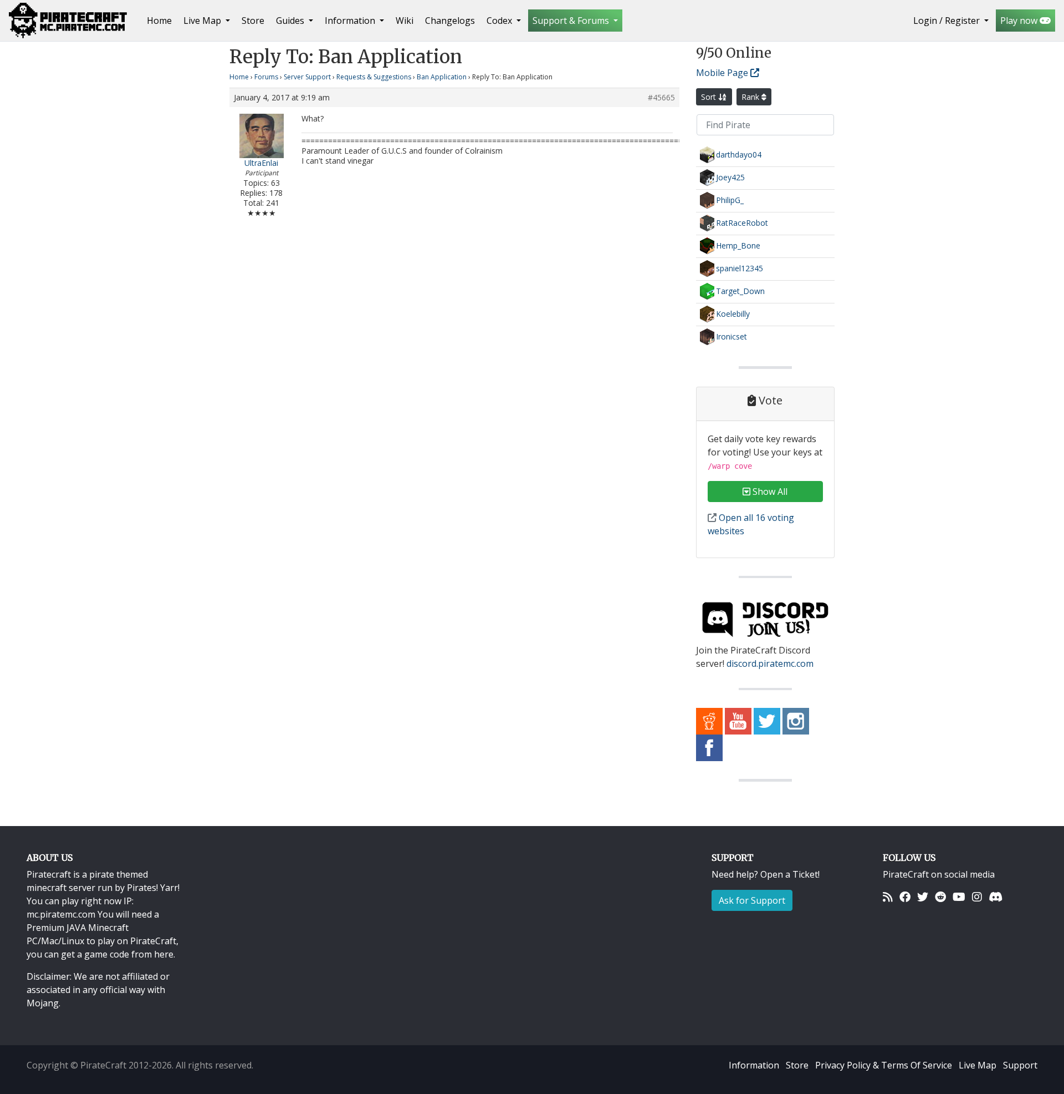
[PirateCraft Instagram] (795, 721)
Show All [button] (768, 491)
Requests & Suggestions (373, 77)
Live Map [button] (203, 20)
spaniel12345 (739, 268)
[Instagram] (977, 896)
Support (1020, 1065)
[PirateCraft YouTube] (738, 721)
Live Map (977, 1065)
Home (161, 20)
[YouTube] (959, 896)
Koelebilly (733, 313)
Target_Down (740, 291)
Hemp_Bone (738, 245)
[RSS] (888, 896)
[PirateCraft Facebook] (709, 747)
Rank (751, 97)
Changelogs (450, 20)
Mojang (43, 1003)
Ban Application (442, 77)
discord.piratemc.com (770, 663)
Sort (709, 97)
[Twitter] (922, 896)
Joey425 (730, 177)
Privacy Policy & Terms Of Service (883, 1065)
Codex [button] (500, 20)
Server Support (307, 77)
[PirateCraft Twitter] (767, 721)
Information (754, 1065)
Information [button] (351, 20)
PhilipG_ (730, 200)
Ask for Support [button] (752, 900)
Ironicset (731, 336)
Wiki (404, 20)
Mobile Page (723, 73)
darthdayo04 (738, 154)
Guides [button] (291, 20)
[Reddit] (940, 896)
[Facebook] (904, 896)
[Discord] (995, 896)
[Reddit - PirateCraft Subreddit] (709, 721)
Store (253, 20)
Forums (266, 77)
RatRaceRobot (742, 222)
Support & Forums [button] (572, 20)
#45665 (661, 98)
